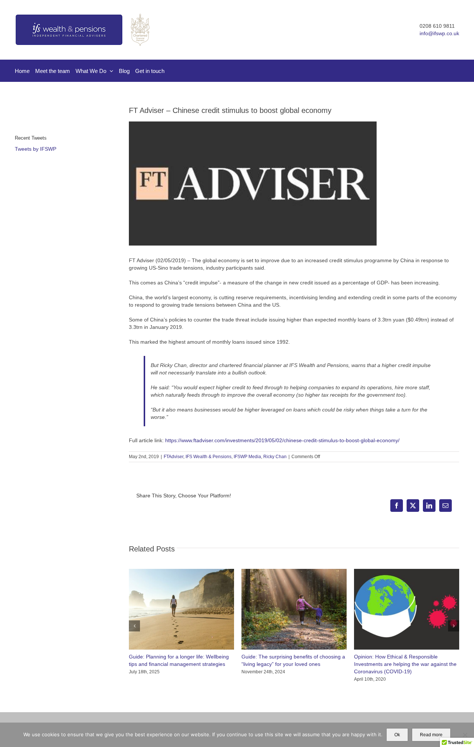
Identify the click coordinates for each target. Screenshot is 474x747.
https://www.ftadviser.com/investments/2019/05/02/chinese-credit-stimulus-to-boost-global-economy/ (282, 440)
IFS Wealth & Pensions (208, 456)
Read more (431, 734)
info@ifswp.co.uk (439, 33)
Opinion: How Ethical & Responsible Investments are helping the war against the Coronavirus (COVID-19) (405, 664)
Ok (397, 734)
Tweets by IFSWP (35, 149)
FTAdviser (173, 456)
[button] (134, 625)
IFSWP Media (247, 456)
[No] (464, 734)
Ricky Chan (275, 456)
